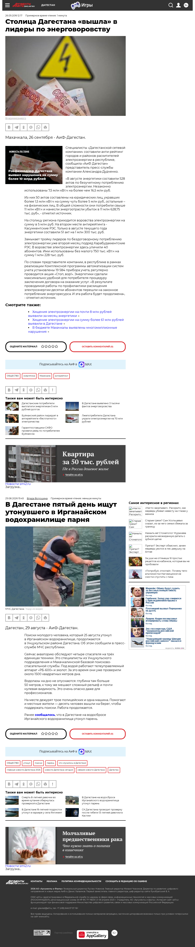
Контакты (36, 881)
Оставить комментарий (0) (97, 346)
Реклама (52, 881)
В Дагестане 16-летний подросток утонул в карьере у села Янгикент (42, 811)
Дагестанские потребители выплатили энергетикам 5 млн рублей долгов (40, 406)
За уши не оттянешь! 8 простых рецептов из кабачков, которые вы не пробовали (167, 561)
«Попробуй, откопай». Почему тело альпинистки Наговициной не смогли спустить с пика (166, 573)
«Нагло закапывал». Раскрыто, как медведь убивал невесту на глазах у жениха (166, 510)
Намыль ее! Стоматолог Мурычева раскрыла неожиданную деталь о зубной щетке (165, 536)
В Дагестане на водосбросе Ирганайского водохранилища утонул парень (100, 800)
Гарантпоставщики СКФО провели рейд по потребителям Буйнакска (41, 430)
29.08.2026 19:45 (14, 498)
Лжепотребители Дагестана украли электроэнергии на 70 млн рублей (102, 418)
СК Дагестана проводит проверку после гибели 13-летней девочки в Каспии (102, 812)
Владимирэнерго (15, 118)
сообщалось (45, 715)
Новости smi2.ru (18, 484)
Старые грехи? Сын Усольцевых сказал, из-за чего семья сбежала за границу (166, 523)
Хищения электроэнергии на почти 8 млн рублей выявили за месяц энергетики (70, 314)
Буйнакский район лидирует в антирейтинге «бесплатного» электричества (40, 418)
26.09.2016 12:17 (13, 15)
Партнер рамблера (63, 933)
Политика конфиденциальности (81, 881)
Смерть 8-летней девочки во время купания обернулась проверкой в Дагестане (39, 800)
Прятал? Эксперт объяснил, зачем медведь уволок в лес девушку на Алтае (165, 548)
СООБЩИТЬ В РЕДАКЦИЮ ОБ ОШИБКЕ (126, 881)
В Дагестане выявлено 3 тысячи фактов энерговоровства (101, 405)
